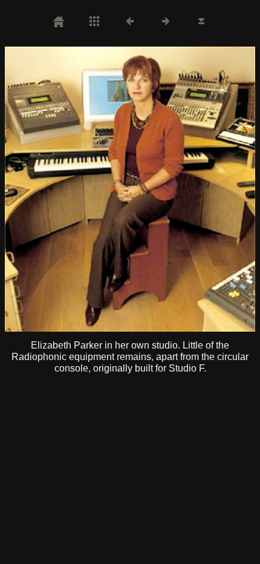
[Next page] (180, 189)
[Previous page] (55, 189)
